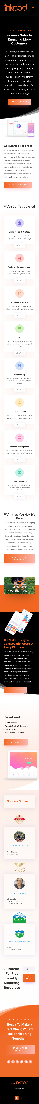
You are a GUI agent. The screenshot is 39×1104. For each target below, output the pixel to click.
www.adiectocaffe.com (19, 846)
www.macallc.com (19, 893)
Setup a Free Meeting (19, 1049)
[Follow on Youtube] (30, 1061)
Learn (19, 245)
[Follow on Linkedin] (17, 1061)
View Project (15, 742)
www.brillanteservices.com (19, 941)
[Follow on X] (21, 1098)
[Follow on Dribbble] (26, 1061)
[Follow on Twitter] (13, 1061)
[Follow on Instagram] (21, 1061)
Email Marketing (19, 481)
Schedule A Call (17, 185)
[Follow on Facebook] (8, 1061)
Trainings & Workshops (19, 558)
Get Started (19, 102)
